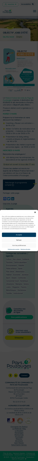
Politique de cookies (13, 249)
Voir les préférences (19, 245)
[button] (35, 212)
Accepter (19, 235)
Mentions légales (25, 249)
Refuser (19, 240)
